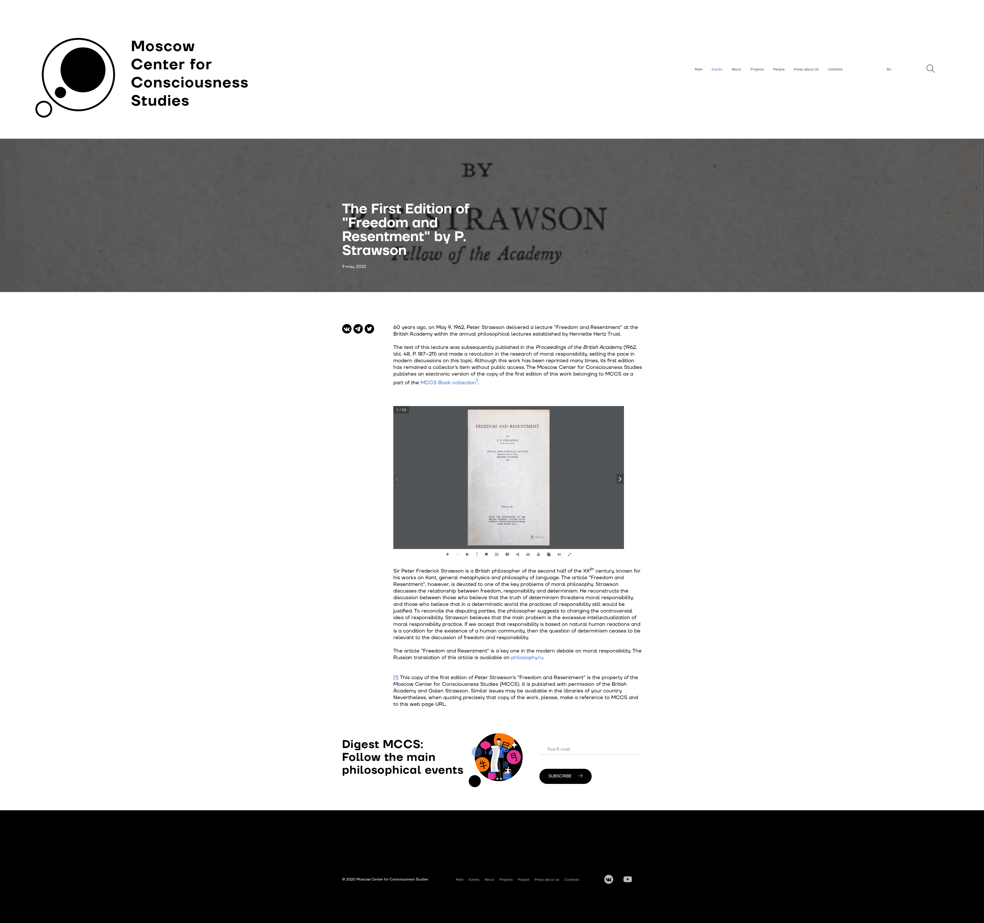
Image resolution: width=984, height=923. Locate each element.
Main (698, 69)
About (736, 69)
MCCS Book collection (448, 382)
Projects (757, 69)
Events (717, 69)
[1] (395, 677)
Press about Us (806, 69)
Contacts (835, 69)
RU (889, 69)
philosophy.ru (527, 657)
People (779, 69)
